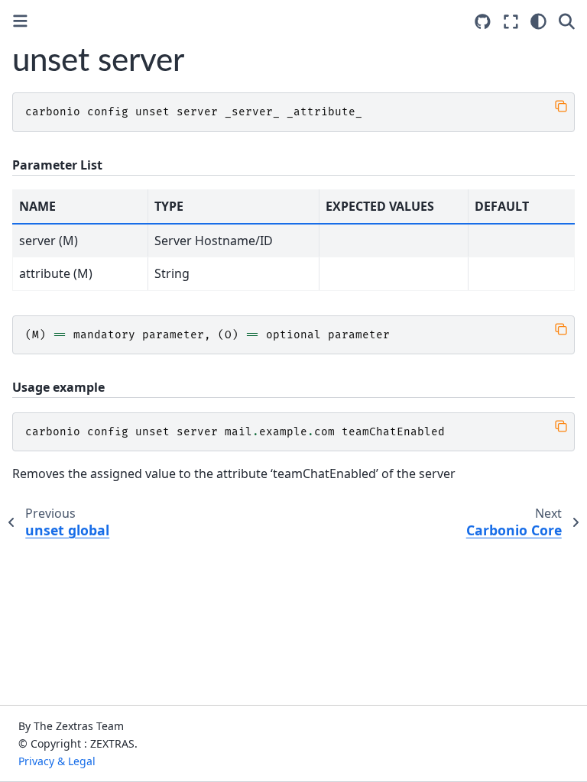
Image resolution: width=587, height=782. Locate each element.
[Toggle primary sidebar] (20, 21)
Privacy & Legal (57, 761)
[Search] (567, 21)
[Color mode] (538, 21)
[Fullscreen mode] (511, 21)
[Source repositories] (483, 21)
